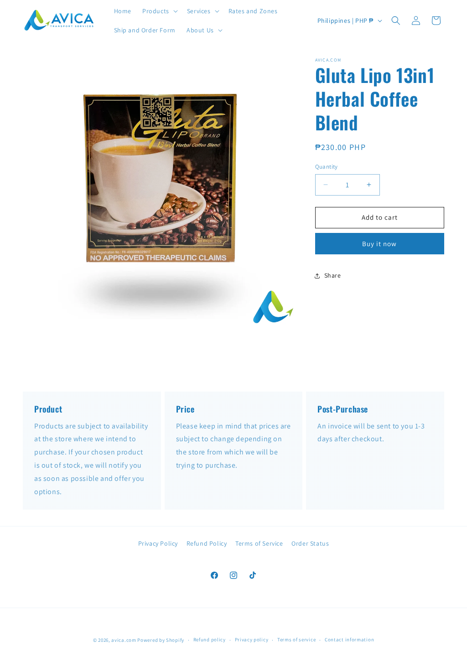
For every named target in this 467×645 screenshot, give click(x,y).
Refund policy (209, 639)
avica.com (123, 640)
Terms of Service (259, 543)
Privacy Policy (158, 543)
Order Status (310, 543)
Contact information (349, 639)
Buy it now (379, 243)
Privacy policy (252, 639)
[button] (159, 11)
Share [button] (332, 275)
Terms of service (296, 639)
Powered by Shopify (160, 640)
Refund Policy (207, 543)
